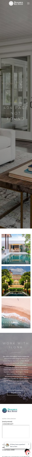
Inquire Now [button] (16, 392)
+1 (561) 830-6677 (7, 424)
